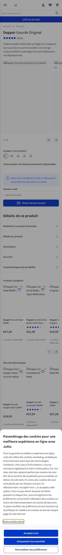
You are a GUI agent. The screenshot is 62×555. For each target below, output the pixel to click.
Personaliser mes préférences (31, 549)
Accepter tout (31, 533)
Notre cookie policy (13, 521)
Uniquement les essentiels (31, 541)
